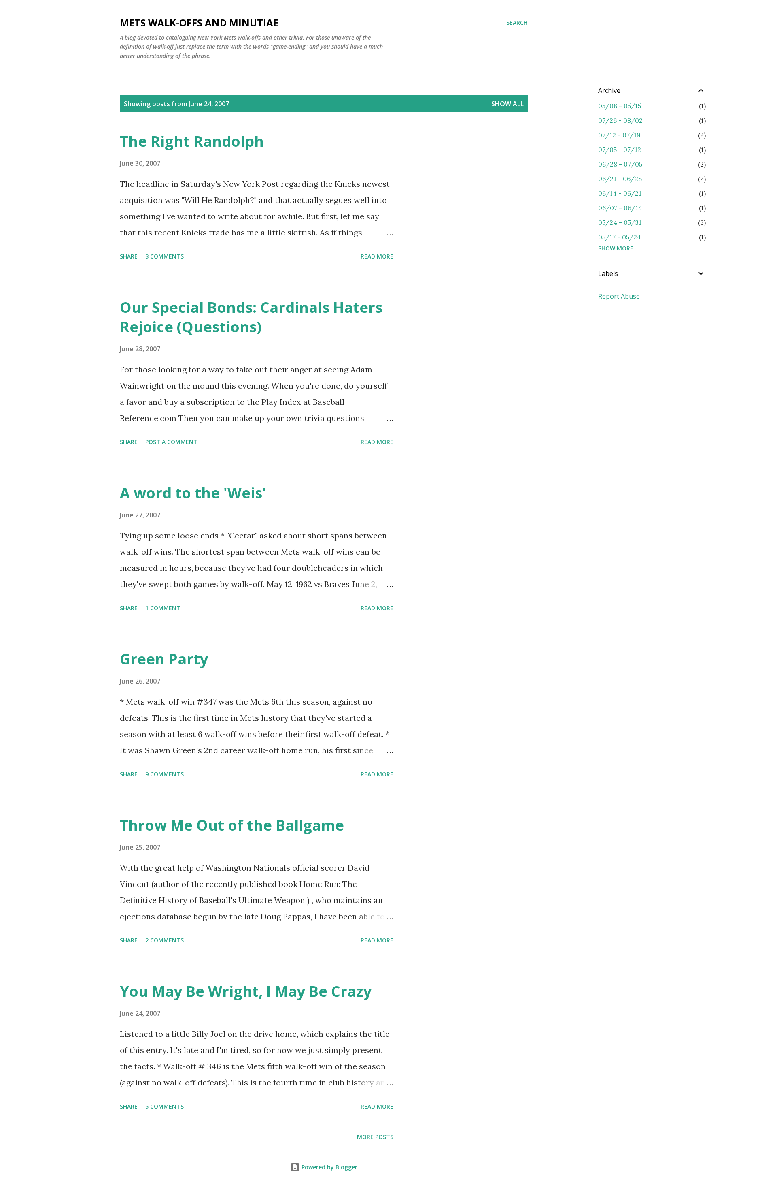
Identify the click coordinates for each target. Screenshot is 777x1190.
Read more (377, 256)
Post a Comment (171, 442)
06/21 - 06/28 (620, 179)
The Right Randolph (192, 141)
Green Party (164, 659)
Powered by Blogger (328, 1167)
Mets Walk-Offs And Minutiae (199, 22)
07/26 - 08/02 (620, 120)
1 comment (162, 608)
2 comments (164, 940)
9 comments (164, 774)
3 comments (164, 256)
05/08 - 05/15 (619, 106)
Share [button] (129, 256)
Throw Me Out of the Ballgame (232, 825)
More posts (375, 1137)
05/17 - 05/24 (619, 237)
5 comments (164, 1106)
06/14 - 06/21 (619, 193)
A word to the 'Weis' (193, 493)
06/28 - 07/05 (620, 164)
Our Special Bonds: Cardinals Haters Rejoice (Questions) (251, 317)
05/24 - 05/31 (619, 222)
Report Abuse (619, 296)
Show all (507, 103)
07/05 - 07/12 (619, 149)
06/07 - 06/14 (620, 208)
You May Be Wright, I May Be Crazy (246, 991)
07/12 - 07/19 (619, 135)
